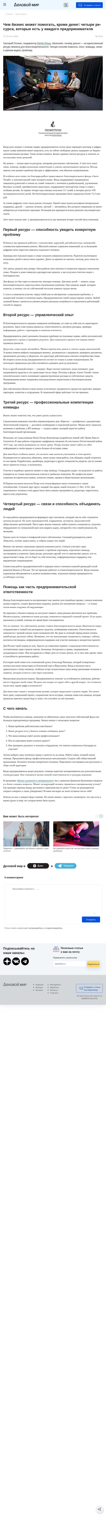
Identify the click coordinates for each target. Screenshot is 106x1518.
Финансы (54, 990)
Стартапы (54, 992)
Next (101, 816)
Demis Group (44, 43)
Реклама (39, 987)
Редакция (40, 984)
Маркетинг (54, 987)
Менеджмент (55, 984)
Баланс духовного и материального (35, 780)
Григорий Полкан (53, 129)
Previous (97, 816)
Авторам (39, 990)
